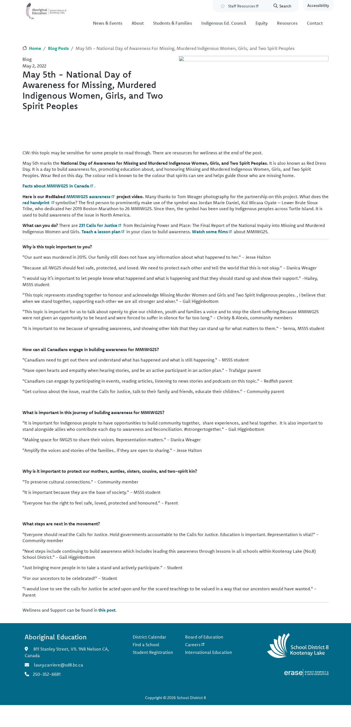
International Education (208, 652)
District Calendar (149, 637)
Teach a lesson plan (100, 231)
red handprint (36, 202)
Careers (192, 644)
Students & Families (172, 23)
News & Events (107, 23)
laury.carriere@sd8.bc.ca (58, 665)
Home (35, 48)
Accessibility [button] (318, 5)
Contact (315, 23)
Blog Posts (58, 48)
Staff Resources (241, 6)
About (138, 23)
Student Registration (153, 652)
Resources (287, 23)
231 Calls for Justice (98, 225)
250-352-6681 (47, 674)
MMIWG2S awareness (88, 196)
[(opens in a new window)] (306, 672)
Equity (262, 23)
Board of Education (204, 637)
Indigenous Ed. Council (223, 23)
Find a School (146, 644)
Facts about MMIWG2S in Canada (55, 186)
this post (106, 610)
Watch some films (210, 231)
